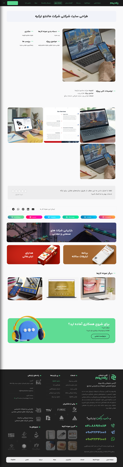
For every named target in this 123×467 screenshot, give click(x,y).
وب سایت (57, 35)
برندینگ (78, 3)
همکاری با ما (56, 385)
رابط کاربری (30, 45)
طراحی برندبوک (73, 381)
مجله (36, 3)
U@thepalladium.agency (26, 391)
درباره (40, 460)
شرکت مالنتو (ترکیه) (27, 35)
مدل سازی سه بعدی (71, 385)
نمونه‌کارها (87, 3)
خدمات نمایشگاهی (54, 389)
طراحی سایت (23, 45)
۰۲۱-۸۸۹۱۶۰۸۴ (13, 3)
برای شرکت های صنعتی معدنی (22, 412)
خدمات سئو (58, 3)
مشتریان (68, 460)
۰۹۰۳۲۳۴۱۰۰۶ (96, 432)
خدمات (82, 460)
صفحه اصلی (97, 3)
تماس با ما (28, 3)
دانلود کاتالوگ (56, 381)
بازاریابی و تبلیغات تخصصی (23, 409)
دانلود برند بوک (56, 397)
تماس (27, 460)
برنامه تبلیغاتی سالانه (71, 393)
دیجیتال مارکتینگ (46, 3)
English (13, 460)
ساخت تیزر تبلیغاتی (54, 393)
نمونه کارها (96, 460)
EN (4, 3)
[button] (33, 209)
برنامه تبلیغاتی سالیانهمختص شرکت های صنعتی (24, 419)
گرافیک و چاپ (68, 3)
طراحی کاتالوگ (73, 397)
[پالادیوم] (114, 3)
